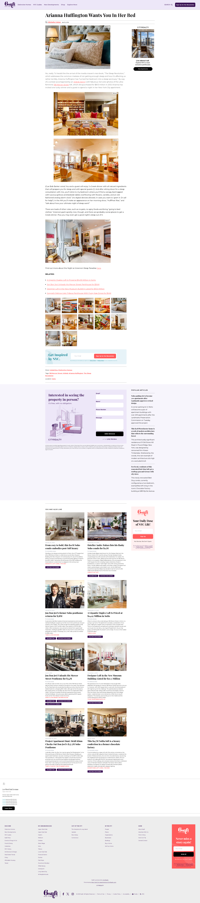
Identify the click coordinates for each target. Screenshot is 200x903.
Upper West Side (42, 829)
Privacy (109, 894)
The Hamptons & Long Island (80, 829)
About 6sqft (141, 829)
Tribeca (40, 849)
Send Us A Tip (142, 837)
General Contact (142, 840)
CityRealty (106, 880)
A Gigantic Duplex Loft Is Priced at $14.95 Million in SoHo (71, 280)
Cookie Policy (117, 894)
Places (107, 832)
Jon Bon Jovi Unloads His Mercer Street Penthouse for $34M (73, 284)
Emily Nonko (93, 619)
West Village (41, 843)
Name (98, 401)
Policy (6, 857)
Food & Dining (8, 843)
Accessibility (126, 894)
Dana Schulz (92, 551)
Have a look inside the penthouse (56, 697)
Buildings (107, 840)
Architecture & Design (11, 852)
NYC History (8, 849)
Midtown (40, 837)
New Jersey (75, 835)
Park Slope (41, 860)
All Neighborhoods (43, 874)
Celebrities (54, 370)
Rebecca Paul (93, 681)
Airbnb (65, 373)
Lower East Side (42, 852)
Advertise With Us (143, 832)
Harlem (40, 835)
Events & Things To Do (11, 840)
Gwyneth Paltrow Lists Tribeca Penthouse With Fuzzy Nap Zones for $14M (79, 293)
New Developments (51, 5)
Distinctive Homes (24, 5)
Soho (54, 379)
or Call (110, 439)
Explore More (72, 5)
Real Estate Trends (53, 704)
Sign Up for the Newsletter (185, 5)
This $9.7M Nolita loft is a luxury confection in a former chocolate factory (104, 744)
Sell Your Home (109, 846)
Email (98, 393)
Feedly (136, 894)
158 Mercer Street (61, 85)
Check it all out (93, 572)
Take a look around (52, 635)
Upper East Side (42, 832)
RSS (143, 894)
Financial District (42, 854)
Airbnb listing (79, 82)
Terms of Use (93, 360)
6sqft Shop (8, 837)
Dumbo (40, 857)
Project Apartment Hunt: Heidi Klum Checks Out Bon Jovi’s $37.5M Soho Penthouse (63, 744)
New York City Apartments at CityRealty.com (104, 882)
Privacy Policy (101, 360)
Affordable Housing (10, 860)
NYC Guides (37, 5)
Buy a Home (108, 843)
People (107, 829)
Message (99, 417)
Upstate (74, 832)
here (99, 268)
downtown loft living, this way (99, 768)
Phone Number (101, 409)
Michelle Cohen (54, 22)
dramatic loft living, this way (55, 563)
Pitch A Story (142, 835)
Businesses (108, 837)
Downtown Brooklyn (43, 863)
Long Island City (42, 871)
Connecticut (75, 837)
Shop (63, 5)
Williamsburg (41, 866)
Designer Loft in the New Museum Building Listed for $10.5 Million (75, 289)
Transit (6, 863)
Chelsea (40, 840)
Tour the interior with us (96, 699)
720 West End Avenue (10, 789)
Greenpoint (41, 868)
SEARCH (167, 5)
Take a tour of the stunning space (57, 766)
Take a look (92, 633)
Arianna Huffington (76, 373)
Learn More (8, 808)
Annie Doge (50, 619)
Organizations (109, 835)
